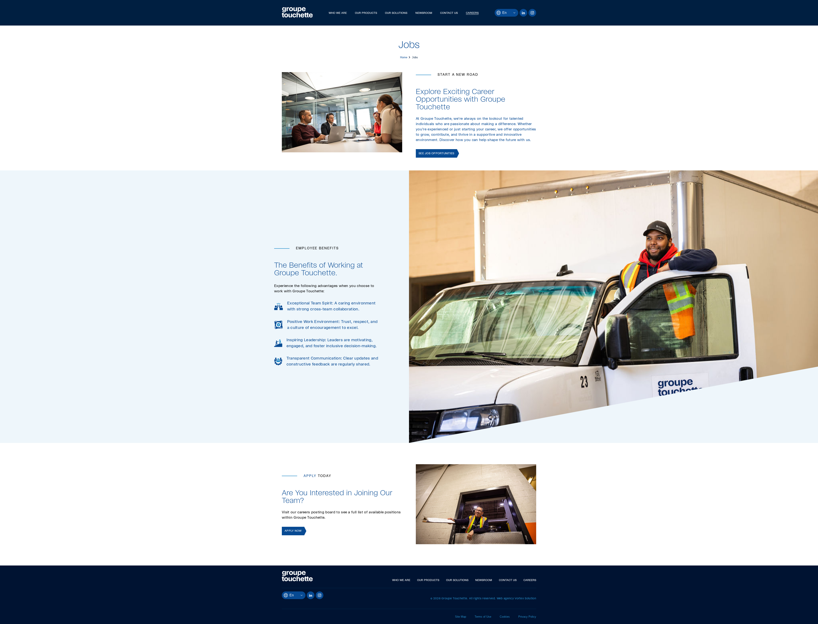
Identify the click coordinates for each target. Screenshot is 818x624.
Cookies (505, 616)
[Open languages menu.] (511, 12)
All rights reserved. (482, 598)
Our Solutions (396, 13)
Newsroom (423, 13)
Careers (472, 13)
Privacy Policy (527, 616)
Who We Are (338, 13)
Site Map (460, 616)
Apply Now (293, 531)
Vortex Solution (525, 598)
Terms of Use (483, 616)
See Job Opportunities (436, 153)
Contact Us (449, 13)
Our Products (366, 13)
